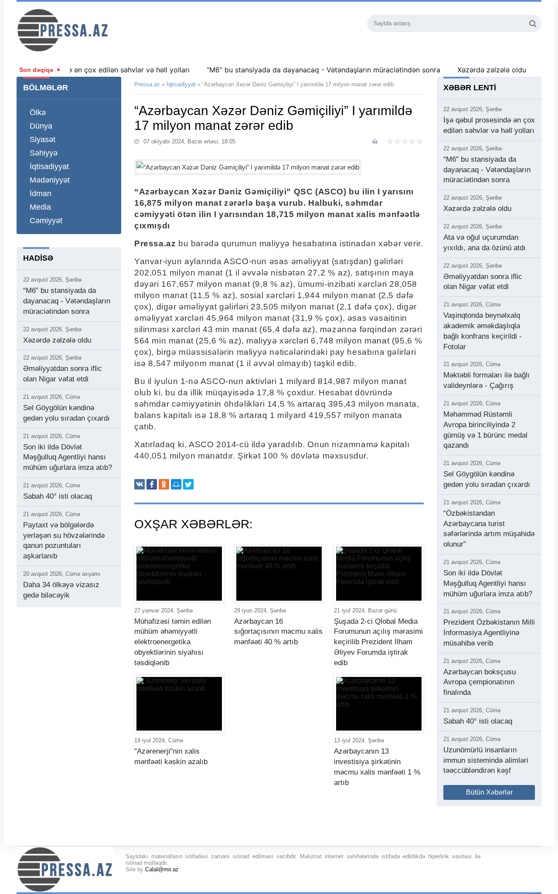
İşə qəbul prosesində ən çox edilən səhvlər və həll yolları (489, 125)
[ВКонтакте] (139, 484)
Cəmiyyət (46, 220)
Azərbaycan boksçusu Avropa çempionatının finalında (479, 682)
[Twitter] (188, 484)
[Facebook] (151, 484)
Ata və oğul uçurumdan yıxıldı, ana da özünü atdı (484, 242)
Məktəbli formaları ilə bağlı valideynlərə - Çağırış (486, 380)
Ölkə (38, 112)
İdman (40, 193)
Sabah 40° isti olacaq (57, 496)
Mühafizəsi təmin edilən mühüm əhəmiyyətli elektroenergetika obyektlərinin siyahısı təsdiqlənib (172, 642)
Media (40, 207)
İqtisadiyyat (49, 166)
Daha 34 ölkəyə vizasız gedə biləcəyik (61, 590)
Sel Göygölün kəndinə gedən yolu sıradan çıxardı (66, 413)
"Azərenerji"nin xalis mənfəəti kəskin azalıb (171, 756)
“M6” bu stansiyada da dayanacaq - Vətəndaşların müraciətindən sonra (310, 69)
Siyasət (42, 139)
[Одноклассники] (164, 484)
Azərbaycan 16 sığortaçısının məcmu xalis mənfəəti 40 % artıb (278, 631)
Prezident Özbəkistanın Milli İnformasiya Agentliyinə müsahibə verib (489, 632)
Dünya (41, 126)
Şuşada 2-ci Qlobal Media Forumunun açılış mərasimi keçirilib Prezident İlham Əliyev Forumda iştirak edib (378, 642)
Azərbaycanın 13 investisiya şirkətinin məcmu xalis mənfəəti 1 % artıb (377, 766)
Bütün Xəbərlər (489, 792)
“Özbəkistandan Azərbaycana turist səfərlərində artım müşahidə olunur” (488, 528)
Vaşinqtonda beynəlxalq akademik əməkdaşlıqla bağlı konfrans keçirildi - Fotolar (482, 330)
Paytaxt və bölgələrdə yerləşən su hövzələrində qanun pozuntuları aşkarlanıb (64, 540)
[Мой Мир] (176, 484)
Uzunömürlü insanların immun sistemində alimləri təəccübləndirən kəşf (485, 760)
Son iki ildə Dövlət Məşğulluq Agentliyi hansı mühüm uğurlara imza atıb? (67, 457)
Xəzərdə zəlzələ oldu (478, 69)
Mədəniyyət (50, 180)
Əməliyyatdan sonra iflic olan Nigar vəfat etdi (62, 373)
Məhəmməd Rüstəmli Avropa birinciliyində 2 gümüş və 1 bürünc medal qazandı (485, 429)
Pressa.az (147, 84)
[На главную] (110, 30)
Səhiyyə (44, 153)
